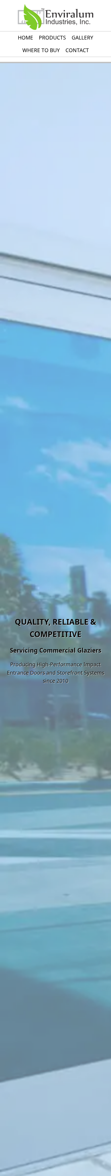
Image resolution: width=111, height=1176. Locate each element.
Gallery (82, 37)
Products (52, 37)
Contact (77, 50)
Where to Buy (41, 50)
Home (25, 37)
